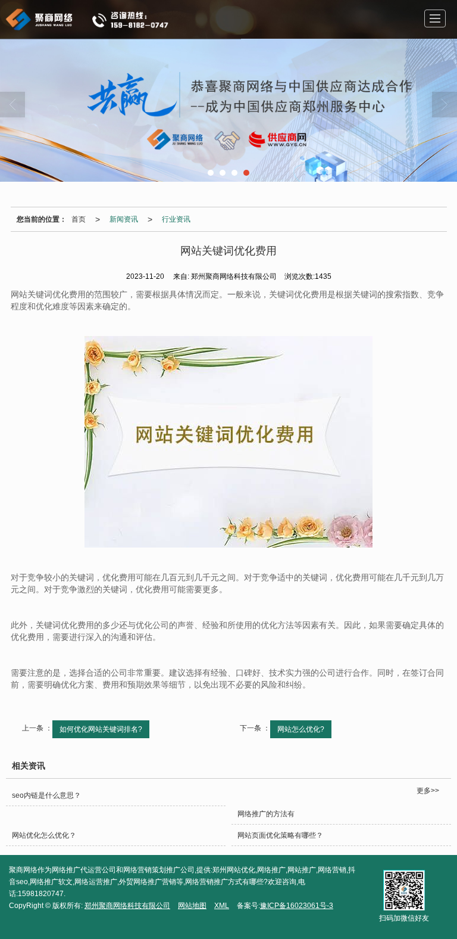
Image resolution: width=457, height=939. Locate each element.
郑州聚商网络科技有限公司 (127, 905)
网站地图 (192, 905)
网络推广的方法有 (266, 814)
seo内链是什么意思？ (46, 795)
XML (221, 905)
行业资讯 (176, 219)
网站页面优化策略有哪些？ (280, 835)
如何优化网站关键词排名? (101, 729)
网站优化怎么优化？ (44, 835)
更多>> (428, 790)
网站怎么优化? (300, 729)
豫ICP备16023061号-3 (296, 905)
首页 (78, 219)
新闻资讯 (123, 219)
